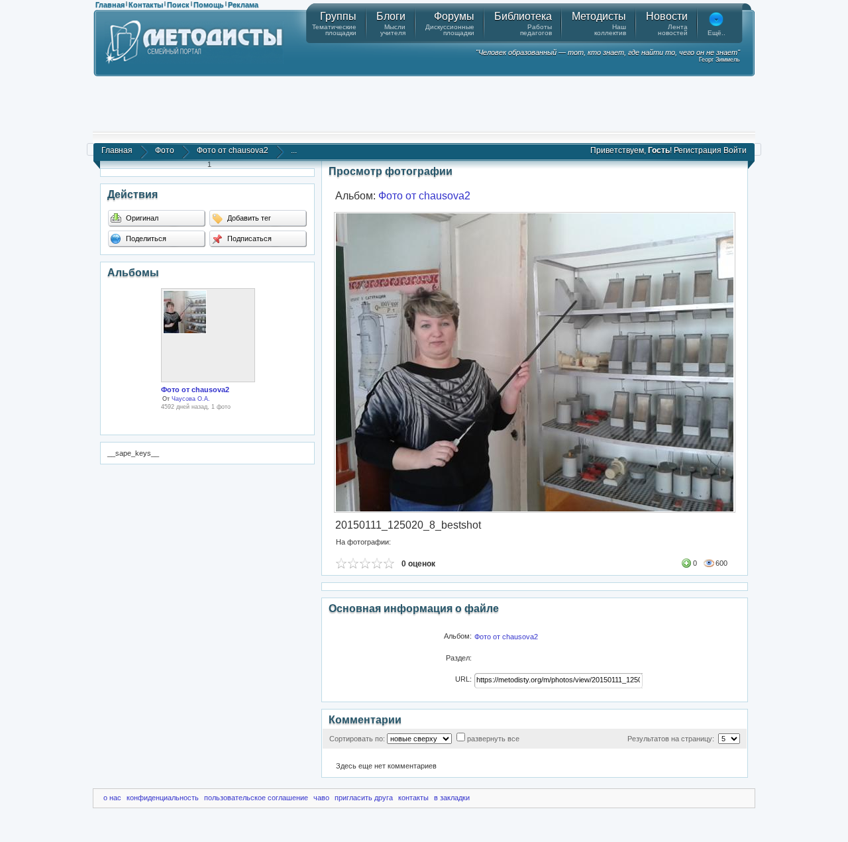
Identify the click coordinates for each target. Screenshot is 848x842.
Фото (164, 150)
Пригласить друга (364, 798)
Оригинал (141, 218)
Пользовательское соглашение (256, 798)
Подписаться (248, 238)
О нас (112, 798)
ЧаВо (321, 798)
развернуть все (493, 739)
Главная (110, 5)
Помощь (208, 5)
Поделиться (145, 238)
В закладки (452, 798)
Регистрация (697, 150)
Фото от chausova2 (232, 150)
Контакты (146, 5)
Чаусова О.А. (191, 398)
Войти (735, 150)
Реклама (243, 5)
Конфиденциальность (163, 798)
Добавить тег (248, 218)
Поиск (178, 5)
